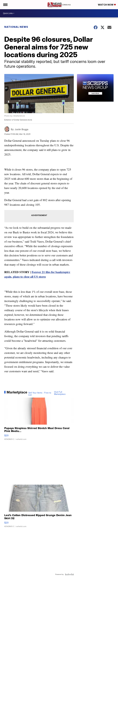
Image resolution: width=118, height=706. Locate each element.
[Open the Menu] (5, 4)
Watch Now (106, 4)
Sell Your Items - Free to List (39, 394)
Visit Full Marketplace (60, 393)
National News (16, 26)
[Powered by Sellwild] (69, 574)
